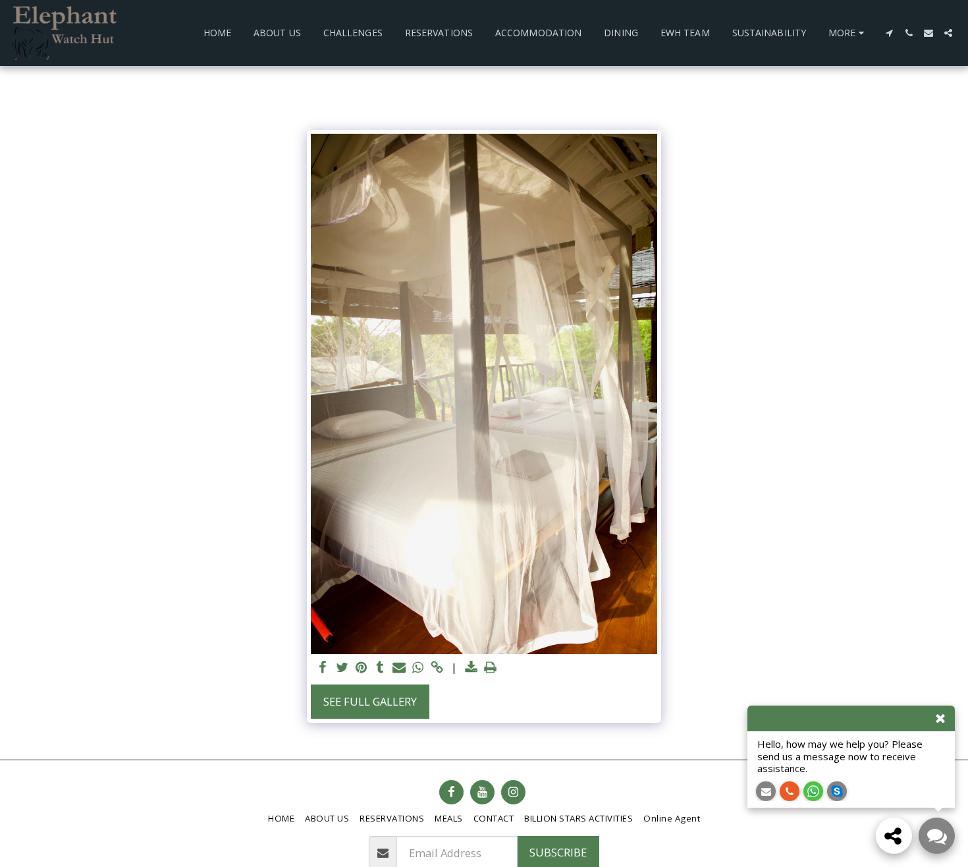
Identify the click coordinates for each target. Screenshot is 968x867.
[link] (437, 668)
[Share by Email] (399, 668)
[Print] (490, 668)
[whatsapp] (418, 668)
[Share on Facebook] (323, 668)
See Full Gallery (370, 701)
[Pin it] (361, 668)
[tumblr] (380, 668)
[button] (889, 33)
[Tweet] (342, 668)
